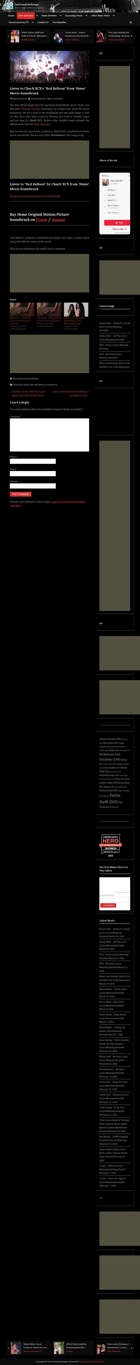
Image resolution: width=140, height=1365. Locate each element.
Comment (15, 416)
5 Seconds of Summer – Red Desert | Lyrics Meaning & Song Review (119, 1346)
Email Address (107, 895)
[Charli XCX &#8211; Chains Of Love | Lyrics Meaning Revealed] (22, 310)
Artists (69, 1351)
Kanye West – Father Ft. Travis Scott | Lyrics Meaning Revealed (114, 327)
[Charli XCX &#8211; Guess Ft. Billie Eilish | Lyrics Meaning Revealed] (76, 310)
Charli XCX (18, 384)
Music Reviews (49, 15)
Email (13, 469)
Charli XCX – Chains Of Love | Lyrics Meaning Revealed (20, 321)
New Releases (26, 15)
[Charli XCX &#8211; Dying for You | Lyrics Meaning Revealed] (49, 310)
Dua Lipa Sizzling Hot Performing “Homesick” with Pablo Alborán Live (120, 34)
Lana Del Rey (109, 779)
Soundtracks (32, 378)
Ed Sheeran (109, 754)
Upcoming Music (73, 15)
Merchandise (59, 22)
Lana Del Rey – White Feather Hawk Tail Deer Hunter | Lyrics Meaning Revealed (114, 1044)
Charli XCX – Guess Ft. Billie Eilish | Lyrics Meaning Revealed (74, 321)
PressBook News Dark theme (91, 1361)
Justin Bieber (111, 767)
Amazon (58, 219)
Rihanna (109, 787)
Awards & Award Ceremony (116, 39)
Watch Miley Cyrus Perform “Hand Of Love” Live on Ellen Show (35, 1346)
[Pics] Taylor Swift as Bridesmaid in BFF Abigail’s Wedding (76, 1346)
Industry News (28, 39)
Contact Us (43, 22)
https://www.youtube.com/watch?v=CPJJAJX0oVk (35, 196)
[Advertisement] (49, 159)
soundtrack (52, 384)
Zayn (115, 807)
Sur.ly (116, 851)
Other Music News (100, 15)
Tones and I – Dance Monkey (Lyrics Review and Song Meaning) (76, 34)
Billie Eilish (110, 743)
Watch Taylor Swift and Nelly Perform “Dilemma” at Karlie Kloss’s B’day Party (34, 34)
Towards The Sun (30, 108)
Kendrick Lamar (109, 775)
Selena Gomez (108, 790)
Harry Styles (110, 764)
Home (11, 15)
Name (14, 456)
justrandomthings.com (111, 845)
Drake (113, 750)
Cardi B (115, 746)
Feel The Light (42, 124)
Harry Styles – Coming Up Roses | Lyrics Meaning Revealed (112, 1031)
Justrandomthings (27, 4)
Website (14, 481)
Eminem (109, 759)
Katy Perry (115, 772)
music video (108, 782)
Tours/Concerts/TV (18, 22)
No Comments (56, 98)
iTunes (41, 219)
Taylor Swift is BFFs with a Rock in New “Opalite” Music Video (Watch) (113, 1153)
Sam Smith (121, 787)
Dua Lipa (124, 750)
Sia (106, 796)
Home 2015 (29, 384)
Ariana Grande (110, 738)
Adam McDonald (38, 98)
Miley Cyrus (122, 779)
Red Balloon (40, 384)
